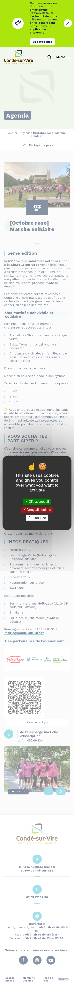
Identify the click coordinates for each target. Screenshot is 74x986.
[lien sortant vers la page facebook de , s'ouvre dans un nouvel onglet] (29, 116)
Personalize (37, 517)
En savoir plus (42, 41)
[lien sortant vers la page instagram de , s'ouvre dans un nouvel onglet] (37, 116)
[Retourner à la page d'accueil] (18, 57)
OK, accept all (38, 501)
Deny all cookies (38, 509)
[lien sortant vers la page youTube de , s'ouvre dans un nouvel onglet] (45, 116)
